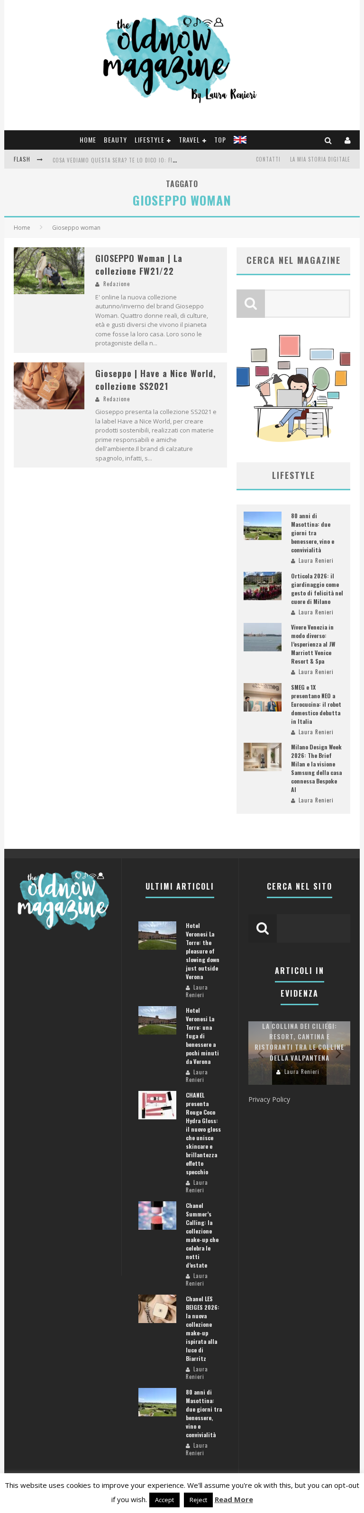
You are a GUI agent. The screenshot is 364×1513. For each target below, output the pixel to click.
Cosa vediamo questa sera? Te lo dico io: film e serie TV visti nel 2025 (150, 160)
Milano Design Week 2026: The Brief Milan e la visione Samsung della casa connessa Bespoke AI (316, 768)
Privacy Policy (269, 1099)
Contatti (268, 159)
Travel (189, 139)
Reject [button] (198, 1499)
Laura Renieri (316, 560)
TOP (220, 139)
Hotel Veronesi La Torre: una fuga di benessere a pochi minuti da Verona (202, 1035)
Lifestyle (149, 139)
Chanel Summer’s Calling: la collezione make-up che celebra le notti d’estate (202, 1235)
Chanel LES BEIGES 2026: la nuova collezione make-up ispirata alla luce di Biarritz (202, 1328)
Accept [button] (164, 1499)
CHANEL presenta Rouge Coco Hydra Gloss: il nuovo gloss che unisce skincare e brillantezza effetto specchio (203, 1133)
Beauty (115, 139)
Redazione (116, 284)
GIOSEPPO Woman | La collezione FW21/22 (138, 264)
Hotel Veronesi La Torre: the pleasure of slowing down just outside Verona (202, 951)
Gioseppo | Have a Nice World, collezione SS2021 (155, 379)
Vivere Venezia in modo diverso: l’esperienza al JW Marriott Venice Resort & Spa (313, 644)
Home (88, 139)
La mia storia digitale (320, 159)
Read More (234, 1499)
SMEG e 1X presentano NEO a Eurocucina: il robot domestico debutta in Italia (316, 704)
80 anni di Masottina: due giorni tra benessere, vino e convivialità (312, 533)
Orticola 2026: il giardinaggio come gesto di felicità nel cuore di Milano (317, 588)
